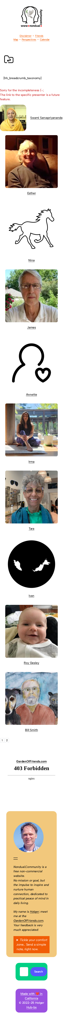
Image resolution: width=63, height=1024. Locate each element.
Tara (31, 528)
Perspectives (29, 39)
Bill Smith (31, 730)
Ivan (31, 595)
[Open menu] (15, 858)
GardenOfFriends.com (31, 761)
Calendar (45, 39)
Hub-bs (31, 1007)
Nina (31, 260)
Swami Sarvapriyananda (46, 117)
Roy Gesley (31, 663)
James (31, 327)
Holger (34, 911)
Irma (31, 461)
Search (38, 971)
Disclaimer (25, 35)
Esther (31, 193)
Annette (31, 394)
